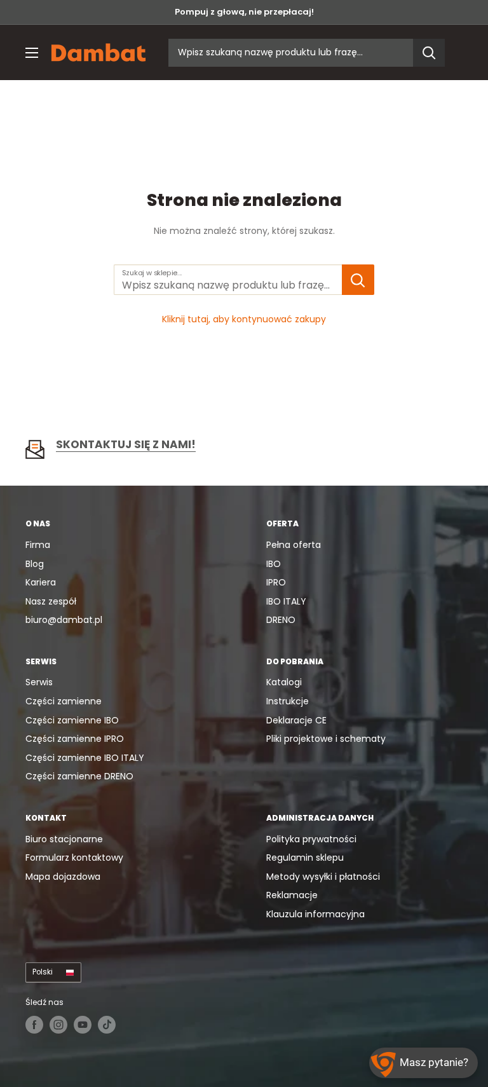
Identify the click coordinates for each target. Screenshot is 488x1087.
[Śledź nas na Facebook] (34, 1025)
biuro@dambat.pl (63, 619)
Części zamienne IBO (72, 720)
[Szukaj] (429, 53)
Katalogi (284, 682)
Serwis (39, 682)
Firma (37, 544)
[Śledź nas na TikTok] (107, 1025)
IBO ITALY (286, 601)
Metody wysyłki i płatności (323, 876)
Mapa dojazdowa (62, 876)
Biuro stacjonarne (64, 839)
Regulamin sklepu (305, 857)
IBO (273, 563)
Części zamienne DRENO (79, 776)
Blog (34, 563)
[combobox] (290, 53)
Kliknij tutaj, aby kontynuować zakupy (244, 319)
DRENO (280, 619)
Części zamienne (63, 701)
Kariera (40, 582)
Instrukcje (287, 701)
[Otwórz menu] (31, 53)
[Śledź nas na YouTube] (83, 1025)
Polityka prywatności (311, 839)
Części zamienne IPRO (74, 738)
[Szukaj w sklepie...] (358, 279)
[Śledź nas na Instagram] (58, 1025)
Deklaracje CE (296, 720)
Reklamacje (292, 895)
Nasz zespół (50, 601)
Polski (42, 972)
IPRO (276, 582)
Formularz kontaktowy (74, 857)
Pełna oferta (293, 544)
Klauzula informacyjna (315, 914)
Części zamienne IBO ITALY (84, 757)
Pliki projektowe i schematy (326, 738)
